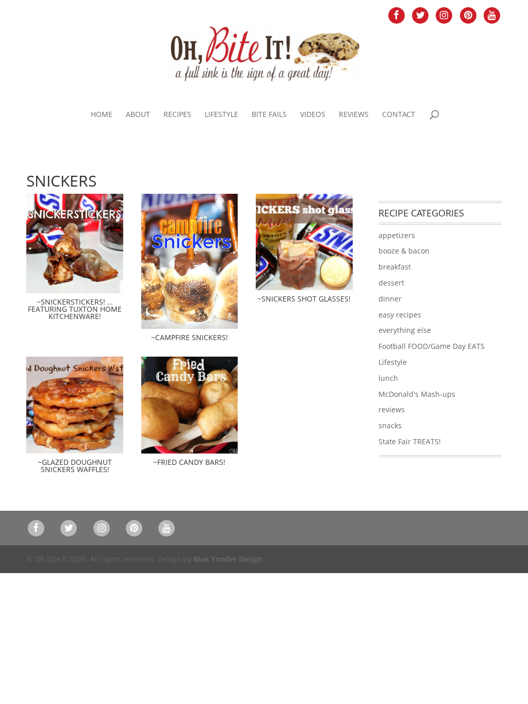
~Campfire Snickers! (189, 337)
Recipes (177, 115)
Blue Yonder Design (227, 559)
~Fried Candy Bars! (189, 462)
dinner (390, 299)
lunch (388, 378)
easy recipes (399, 315)
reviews (391, 409)
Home (101, 115)
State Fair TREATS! (409, 441)
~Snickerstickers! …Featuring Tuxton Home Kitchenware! (75, 309)
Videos (312, 115)
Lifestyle (221, 115)
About (138, 115)
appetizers (396, 235)
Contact (398, 115)
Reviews (354, 115)
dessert (391, 283)
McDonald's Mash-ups (416, 394)
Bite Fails (269, 115)
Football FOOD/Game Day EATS (431, 346)
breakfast (394, 267)
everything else (404, 330)
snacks (390, 425)
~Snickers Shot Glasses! (304, 299)
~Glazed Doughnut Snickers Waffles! (75, 465)
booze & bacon (404, 251)
